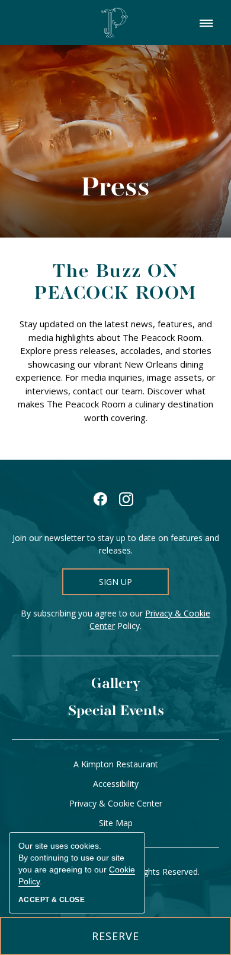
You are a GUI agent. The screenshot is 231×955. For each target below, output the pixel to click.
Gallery (115, 684)
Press (115, 188)
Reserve (127, 942)
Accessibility (116, 783)
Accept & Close (51, 900)
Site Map (116, 822)
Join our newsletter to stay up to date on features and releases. (115, 544)
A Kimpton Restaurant (115, 764)
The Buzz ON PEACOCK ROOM (115, 283)
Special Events (116, 711)
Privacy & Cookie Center (115, 803)
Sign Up (115, 581)
